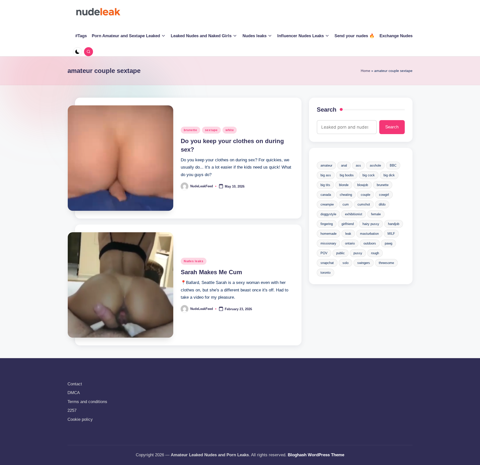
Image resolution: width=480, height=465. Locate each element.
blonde (343, 185)
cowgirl (384, 195)
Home (365, 71)
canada (325, 195)
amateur (326, 165)
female (376, 214)
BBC (393, 165)
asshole (375, 165)
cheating (346, 195)
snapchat (327, 263)
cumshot (364, 204)
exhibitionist (353, 214)
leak (348, 233)
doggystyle (328, 214)
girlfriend (348, 224)
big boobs (347, 175)
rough (375, 253)
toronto (325, 272)
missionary (328, 243)
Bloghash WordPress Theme (316, 455)
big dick (389, 175)
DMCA (74, 392)
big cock (368, 175)
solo (345, 263)
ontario (350, 243)
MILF (391, 233)
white (230, 130)
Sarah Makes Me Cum (211, 272)
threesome (386, 263)
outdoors (370, 243)
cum (345, 204)
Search (326, 109)
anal (344, 165)
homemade (328, 233)
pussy (358, 253)
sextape (211, 130)
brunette (190, 130)
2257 (72, 410)
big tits (325, 185)
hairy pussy (370, 224)
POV (324, 253)
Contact (75, 384)
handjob (393, 224)
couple (365, 195)
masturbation (369, 233)
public (340, 253)
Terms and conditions (87, 401)
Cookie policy (80, 419)
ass (358, 165)
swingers (363, 263)
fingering (326, 224)
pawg (388, 243)
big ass (325, 175)
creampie (327, 204)
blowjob (362, 185)
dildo (382, 204)
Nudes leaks (194, 261)
